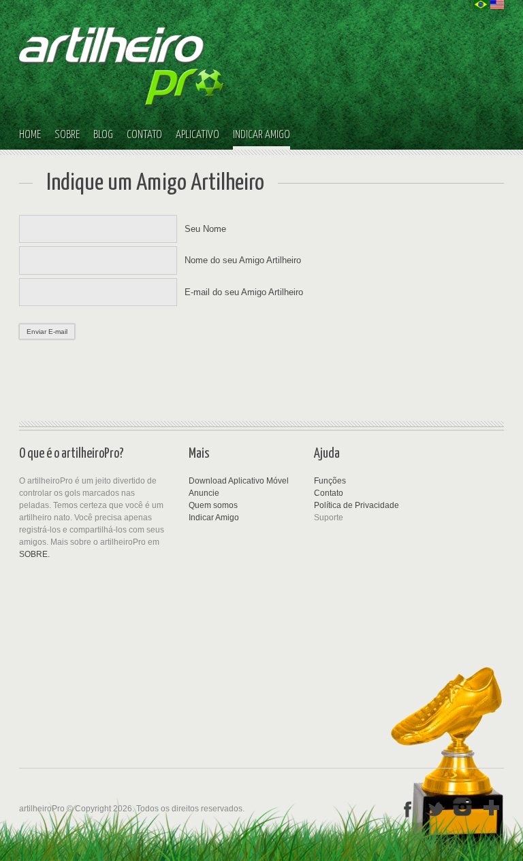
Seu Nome (205, 229)
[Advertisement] (250, 608)
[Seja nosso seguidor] (463, 808)
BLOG (103, 135)
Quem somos (213, 505)
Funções (330, 481)
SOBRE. (34, 554)
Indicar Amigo (214, 517)
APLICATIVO (197, 135)
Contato (328, 493)
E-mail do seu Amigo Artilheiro (244, 292)
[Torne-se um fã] (408, 808)
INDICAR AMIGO (261, 135)
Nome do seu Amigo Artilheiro (243, 260)
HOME (30, 135)
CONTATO (144, 135)
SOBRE (67, 135)
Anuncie (204, 493)
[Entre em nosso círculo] (491, 808)
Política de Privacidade (356, 505)
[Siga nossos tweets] (436, 808)
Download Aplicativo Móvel (239, 481)
